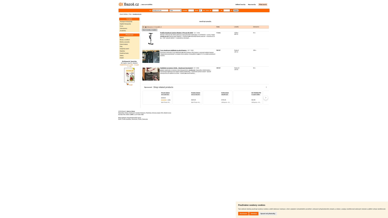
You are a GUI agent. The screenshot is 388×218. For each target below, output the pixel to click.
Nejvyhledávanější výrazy (134, 117)
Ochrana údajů (156, 113)
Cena (217, 27)
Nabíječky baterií (124, 48)
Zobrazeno (256, 27)
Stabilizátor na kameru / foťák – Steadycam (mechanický (176, 68)
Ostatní (122, 58)
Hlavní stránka (124, 14)
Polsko (140, 119)
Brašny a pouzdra (125, 42)
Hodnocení (132, 113)
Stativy (121, 55)
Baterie (122, 37)
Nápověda (121, 113)
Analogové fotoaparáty (126, 21)
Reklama (142, 113)
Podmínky (148, 113)
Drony (121, 26)
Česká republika (126, 119)
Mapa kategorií (122, 117)
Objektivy (122, 51)
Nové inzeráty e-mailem (150, 30)
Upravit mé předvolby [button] (267, 213)
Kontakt (138, 113)
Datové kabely (124, 44)
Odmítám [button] (254, 213)
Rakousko (145, 119)
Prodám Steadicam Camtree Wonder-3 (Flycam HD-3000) (176, 33)
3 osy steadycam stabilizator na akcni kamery (173, 50)
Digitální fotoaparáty (125, 24)
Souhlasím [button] (243, 213)
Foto (130, 14)
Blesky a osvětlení (125, 39)
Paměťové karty (124, 53)
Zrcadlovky (123, 30)
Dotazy (126, 113)
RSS (162, 113)
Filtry (121, 46)
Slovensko (134, 119)
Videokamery (123, 28)
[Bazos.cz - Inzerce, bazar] (129, 5)
